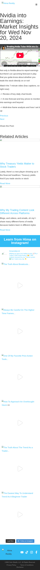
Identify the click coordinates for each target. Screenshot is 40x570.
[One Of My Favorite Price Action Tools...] (20, 377)
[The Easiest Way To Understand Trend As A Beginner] (20, 514)
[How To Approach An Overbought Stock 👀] (20, 423)
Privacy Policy (11, 565)
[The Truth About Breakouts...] (20, 285)
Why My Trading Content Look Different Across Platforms (17, 212)
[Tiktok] (26, 552)
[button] (36, 5)
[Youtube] (21, 552)
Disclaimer (20, 567)
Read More (5, 183)
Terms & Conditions (26, 565)
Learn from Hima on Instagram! (20, 241)
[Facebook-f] (36, 552)
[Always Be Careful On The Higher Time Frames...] (20, 331)
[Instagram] (31, 552)
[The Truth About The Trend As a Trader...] (20, 469)
